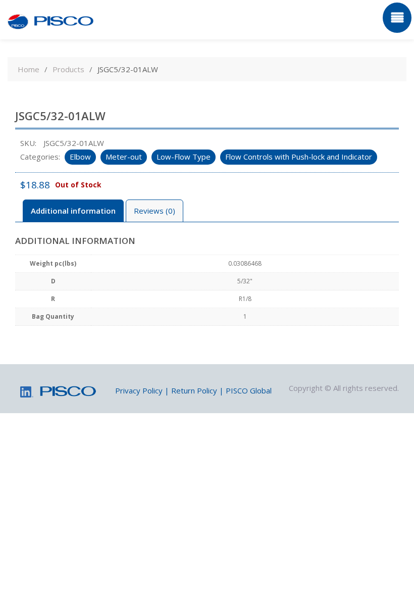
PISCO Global (249, 390)
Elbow (80, 157)
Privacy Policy (139, 390)
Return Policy (194, 390)
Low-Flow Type (184, 157)
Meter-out (124, 157)
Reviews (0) (154, 211)
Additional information (73, 211)
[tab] (73, 211)
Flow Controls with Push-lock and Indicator (298, 157)
